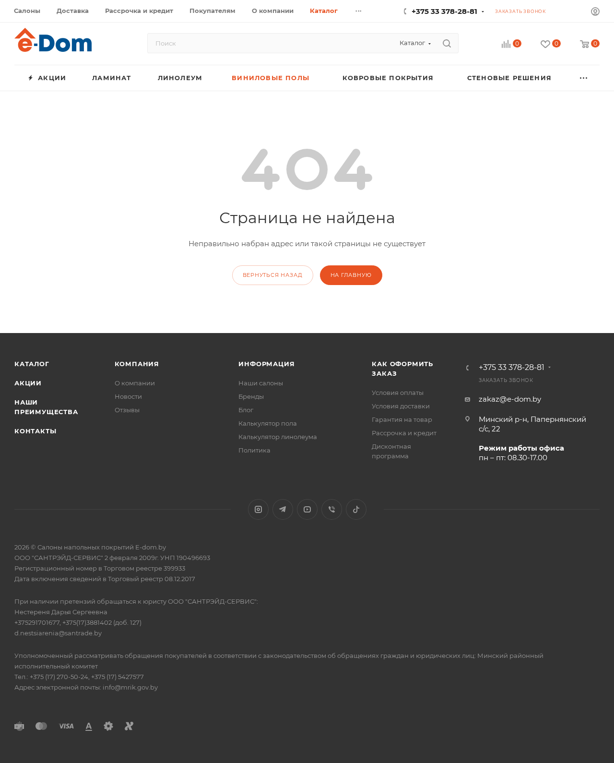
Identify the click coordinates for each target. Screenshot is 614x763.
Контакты (35, 431)
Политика (254, 450)
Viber (331, 509)
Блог (245, 410)
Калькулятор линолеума (277, 437)
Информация (266, 364)
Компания (137, 364)
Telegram (282, 509)
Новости (128, 396)
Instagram (258, 509)
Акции (28, 383)
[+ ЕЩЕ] (584, 78)
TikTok (356, 509)
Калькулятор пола (267, 423)
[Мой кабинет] (595, 13)
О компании (135, 383)
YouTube (307, 509)
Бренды (251, 396)
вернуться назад (273, 275)
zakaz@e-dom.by (510, 399)
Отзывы (127, 410)
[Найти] (447, 43)
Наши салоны (260, 383)
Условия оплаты (398, 392)
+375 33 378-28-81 (444, 11)
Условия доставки (401, 406)
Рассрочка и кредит (404, 433)
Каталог (31, 364)
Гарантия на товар (402, 419)
